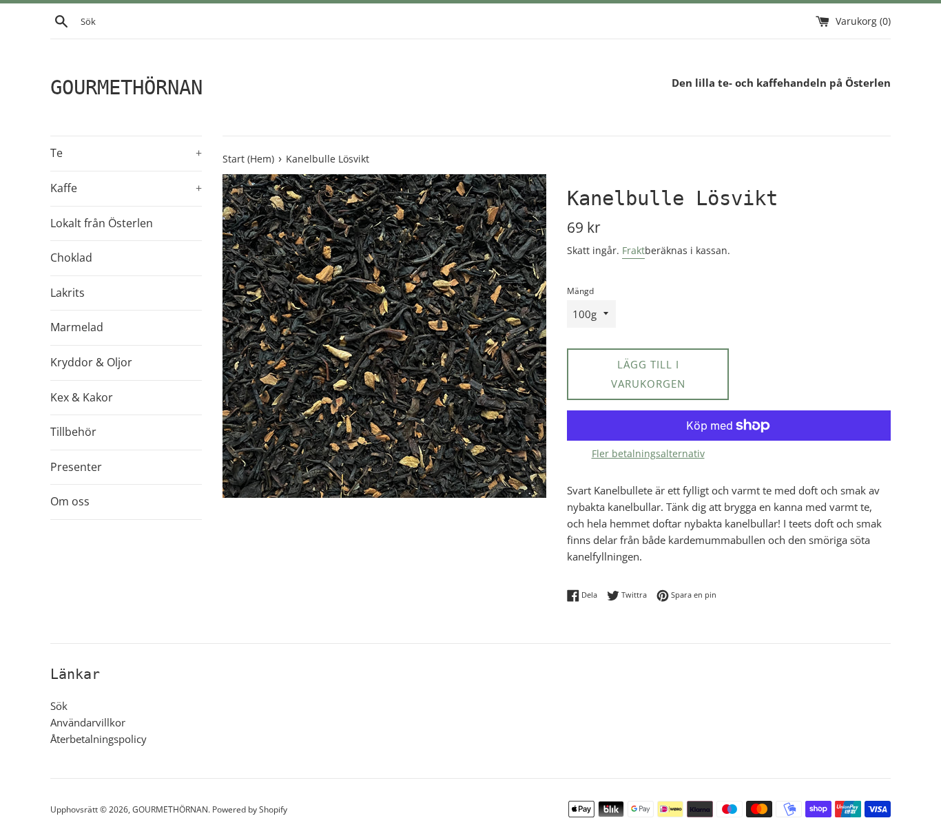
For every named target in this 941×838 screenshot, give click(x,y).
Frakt (633, 250)
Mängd (580, 291)
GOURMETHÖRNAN (126, 87)
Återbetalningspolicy (98, 739)
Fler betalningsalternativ (648, 453)
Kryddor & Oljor (91, 362)
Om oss (70, 501)
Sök (59, 706)
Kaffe (126, 188)
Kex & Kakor (81, 397)
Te (126, 152)
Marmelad (76, 327)
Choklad (71, 257)
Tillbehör (73, 431)
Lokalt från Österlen (101, 223)
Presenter (76, 466)
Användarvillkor (87, 722)
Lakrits (67, 292)
